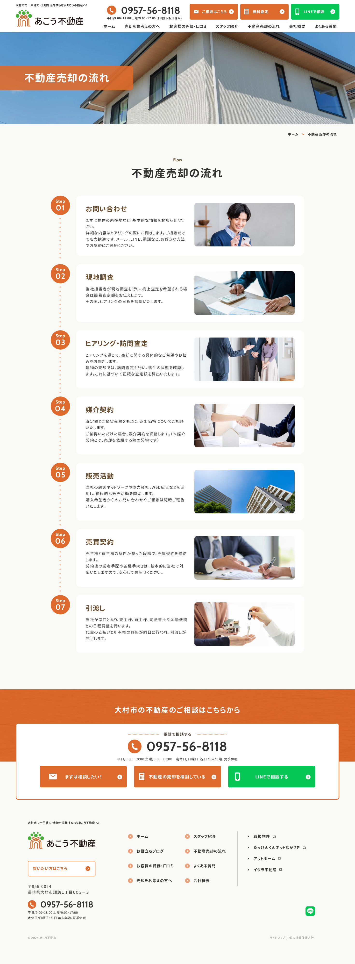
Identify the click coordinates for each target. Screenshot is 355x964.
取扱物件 (262, 836)
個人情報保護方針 (301, 938)
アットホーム (265, 858)
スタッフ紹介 (227, 26)
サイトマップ (277, 938)
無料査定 (261, 11)
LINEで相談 (314, 11)
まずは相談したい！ (83, 777)
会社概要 (297, 26)
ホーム (109, 26)
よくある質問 (326, 26)
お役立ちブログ (150, 851)
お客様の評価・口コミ (187, 26)
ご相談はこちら (214, 11)
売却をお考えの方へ (142, 26)
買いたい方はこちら (50, 868)
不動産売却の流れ (264, 26)
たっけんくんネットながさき (277, 847)
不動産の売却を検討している (177, 777)
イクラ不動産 (265, 869)
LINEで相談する (271, 777)
